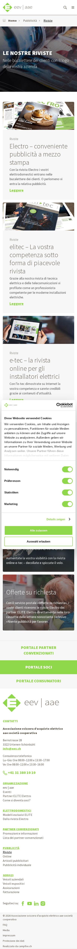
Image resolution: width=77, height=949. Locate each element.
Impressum (9, 935)
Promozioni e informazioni (20, 833)
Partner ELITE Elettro (17, 796)
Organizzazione (15, 783)
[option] (38, 59)
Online (7, 856)
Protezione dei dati (13, 940)
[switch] (67, 481)
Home (12, 20)
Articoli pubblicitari (15, 860)
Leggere (17, 190)
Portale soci (38, 667)
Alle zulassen (38, 530)
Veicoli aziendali (13, 879)
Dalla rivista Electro (15, 819)
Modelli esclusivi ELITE (17, 815)
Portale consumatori (38, 680)
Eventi (7, 792)
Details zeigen (56, 519)
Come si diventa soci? (16, 800)
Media (6, 930)
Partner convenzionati (21, 829)
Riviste (48, 20)
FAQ (5, 924)
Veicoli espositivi (13, 883)
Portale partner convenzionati (38, 650)
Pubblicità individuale (17, 865)
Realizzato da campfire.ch (17, 946)
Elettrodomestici (17, 810)
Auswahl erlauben (38, 541)
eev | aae (8, 787)
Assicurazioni (11, 888)
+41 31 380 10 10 (22, 772)
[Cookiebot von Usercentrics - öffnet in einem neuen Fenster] (56, 405)
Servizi (8, 875)
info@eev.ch (12, 748)
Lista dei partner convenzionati (23, 838)
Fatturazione (11, 892)
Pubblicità (30, 20)
